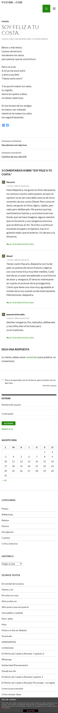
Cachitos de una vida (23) (14, 155)
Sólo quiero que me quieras (15, 607)
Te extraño (7, 636)
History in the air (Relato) (14, 630)
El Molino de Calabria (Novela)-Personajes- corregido (28, 682)
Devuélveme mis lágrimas (14, 143)
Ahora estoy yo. (9, 601)
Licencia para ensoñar (12, 688)
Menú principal (54, 8)
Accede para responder (21, 244)
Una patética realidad (12, 612)
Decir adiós (7, 618)
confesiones (8, 647)
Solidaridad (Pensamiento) (15, 665)
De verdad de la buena (13, 583)
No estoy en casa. (10, 595)
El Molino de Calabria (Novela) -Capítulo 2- (23, 653)
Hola (4, 624)
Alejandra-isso (23, 39)
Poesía (5, 21)
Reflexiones (7, 514)
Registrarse (7, 429)
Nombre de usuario (11, 404)
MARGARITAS (9, 642)
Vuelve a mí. (8, 589)
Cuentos (6, 537)
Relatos (5, 520)
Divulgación (8, 532)
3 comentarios (40, 39)
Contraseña (7, 413)
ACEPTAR (31, 711)
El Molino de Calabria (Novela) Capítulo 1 (22, 676)
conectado (32, 357)
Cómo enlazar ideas (11, 694)
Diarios (5, 526)
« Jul (4, 480)
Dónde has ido (9, 671)
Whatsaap (7, 659)
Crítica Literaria (10, 543)
